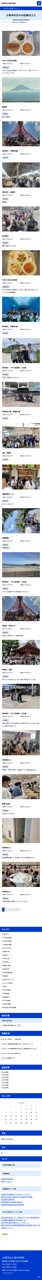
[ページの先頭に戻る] (39, 1277)
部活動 (6, 976)
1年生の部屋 (7, 938)
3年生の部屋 (7, 945)
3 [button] (9, 909)
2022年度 (5, 1082)
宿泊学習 (6, 969)
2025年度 (5, 1075)
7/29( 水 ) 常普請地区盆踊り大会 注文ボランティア (17, 1044)
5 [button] (14, 909)
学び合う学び (8, 948)
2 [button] (6, 909)
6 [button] (17, 909)
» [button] (19, 909)
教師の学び (7, 951)
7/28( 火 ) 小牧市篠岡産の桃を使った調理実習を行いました (19, 1049)
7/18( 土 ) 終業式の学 (7, 1058)
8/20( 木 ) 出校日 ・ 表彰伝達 (11, 1039)
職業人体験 (7, 965)
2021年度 (5, 1085)
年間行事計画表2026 (12, 1025)
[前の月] (4, 1103)
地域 (5, 986)
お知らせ (6, 934)
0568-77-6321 (11, 1264)
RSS (5, 1234)
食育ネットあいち (6, 1181)
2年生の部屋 (7, 941)
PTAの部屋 (7, 1000)
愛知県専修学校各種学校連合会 (11, 1202)
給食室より (7, 997)
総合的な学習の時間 (10, 1007)
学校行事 (6, 958)
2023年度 (5, 1080)
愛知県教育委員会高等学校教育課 (12, 1205)
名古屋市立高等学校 (8, 1199)
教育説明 (6, 993)
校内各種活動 (8, 972)
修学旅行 (6, 962)
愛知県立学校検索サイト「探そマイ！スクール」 (15, 1194)
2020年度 (5, 1088)
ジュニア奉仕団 (8, 983)
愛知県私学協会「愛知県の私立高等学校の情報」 (17, 1197)
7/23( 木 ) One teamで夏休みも (11, 1053)
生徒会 (6, 955)
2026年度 (5, 1072)
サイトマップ (8, 1273)
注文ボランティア (9, 980)
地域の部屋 (7, 1004)
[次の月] (37, 1103)
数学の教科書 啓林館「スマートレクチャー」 (15, 1223)
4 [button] (11, 909)
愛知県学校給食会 (7, 1179)
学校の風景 (7, 990)
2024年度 (5, 1077)
